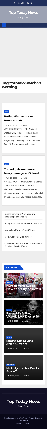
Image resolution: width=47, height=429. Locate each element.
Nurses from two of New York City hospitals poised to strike (23, 289)
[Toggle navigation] (25, 25)
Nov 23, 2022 (13, 376)
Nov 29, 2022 (13, 348)
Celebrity (10, 365)
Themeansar (23, 420)
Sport (9, 310)
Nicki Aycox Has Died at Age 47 (19, 237)
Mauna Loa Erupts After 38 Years (19, 230)
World (9, 337)
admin (24, 125)
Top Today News (23, 12)
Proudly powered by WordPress (16, 418)
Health (9, 282)
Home (18, 424)
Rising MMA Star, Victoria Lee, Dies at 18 (23, 223)
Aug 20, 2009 (11, 125)
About (27, 424)
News (6, 111)
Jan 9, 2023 (13, 294)
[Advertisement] (23, 52)
